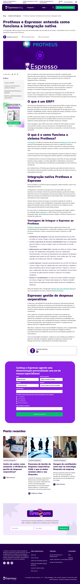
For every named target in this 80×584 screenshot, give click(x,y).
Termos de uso (35, 557)
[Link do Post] (15, 457)
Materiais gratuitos (70, 558)
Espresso (43, 212)
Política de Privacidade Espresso (39, 560)
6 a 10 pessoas (21, 399)
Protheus (32, 142)
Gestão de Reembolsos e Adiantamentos (56, 555)
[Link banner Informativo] (37, 352)
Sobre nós (33, 555)
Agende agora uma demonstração (62, 289)
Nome (18, 376)
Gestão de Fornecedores (56, 562)
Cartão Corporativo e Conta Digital (59, 559)
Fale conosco (34, 571)
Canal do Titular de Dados (37, 568)
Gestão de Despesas (14, 16)
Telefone (18, 382)
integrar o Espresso (35, 227)
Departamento (20, 388)
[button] (69, 2)
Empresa (42, 382)
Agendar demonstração (39, 414)
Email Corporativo (44, 376)
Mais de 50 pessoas (23, 403)
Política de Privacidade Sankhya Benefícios (39, 564)
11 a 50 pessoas (22, 401)
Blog (69, 555)
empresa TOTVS (66, 142)
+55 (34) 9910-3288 (72, 577)
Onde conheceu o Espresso (23, 405)
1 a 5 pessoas (21, 396)
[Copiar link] (17, 74)
